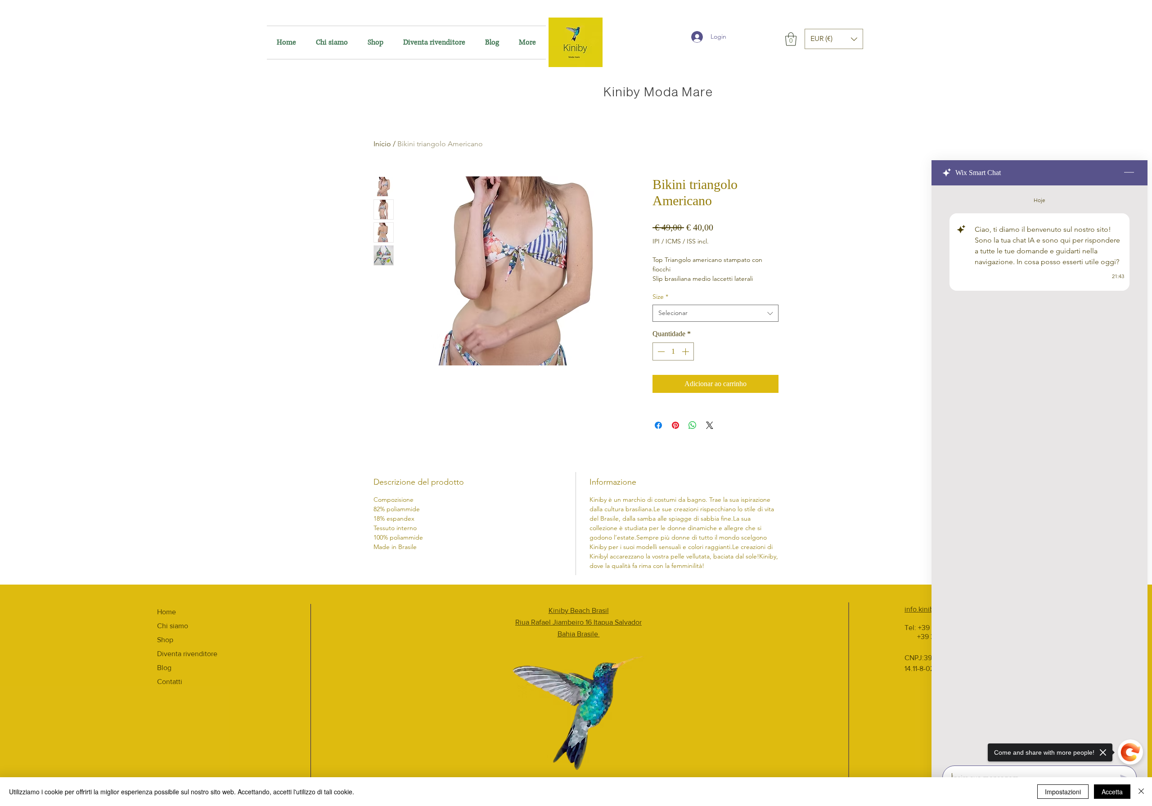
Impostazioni (1063, 791)
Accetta (1112, 791)
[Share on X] (709, 425)
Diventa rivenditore (187, 653)
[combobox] (715, 313)
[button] (790, 39)
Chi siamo (172, 626)
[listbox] (834, 39)
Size (660, 297)
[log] (1040, 472)
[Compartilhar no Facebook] (658, 425)
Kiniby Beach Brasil (579, 610)
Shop (165, 640)
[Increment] (686, 351)
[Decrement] (660, 351)
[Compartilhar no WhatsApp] (692, 425)
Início (382, 144)
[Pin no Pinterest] (675, 425)
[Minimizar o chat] (1129, 173)
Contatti (169, 681)
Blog (164, 667)
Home (166, 612)
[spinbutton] (673, 351)
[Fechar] (1141, 791)
